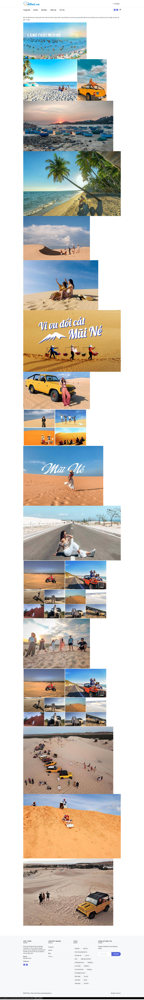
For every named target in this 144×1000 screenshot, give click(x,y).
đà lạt (85, 980)
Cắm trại (53, 10)
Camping (89, 969)
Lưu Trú (87, 955)
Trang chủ (26, 10)
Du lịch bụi (77, 966)
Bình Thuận (77, 976)
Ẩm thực (44, 10)
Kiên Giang (77, 983)
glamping (90, 962)
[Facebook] (115, 10)
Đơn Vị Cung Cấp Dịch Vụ (81, 952)
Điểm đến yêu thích (85, 959)
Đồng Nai (86, 966)
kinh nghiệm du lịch (80, 973)
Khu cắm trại (78, 955)
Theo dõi (116, 954)
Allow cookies (38, 998)
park (76, 959)
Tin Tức (62, 10)
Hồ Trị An (86, 983)
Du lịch (35, 10)
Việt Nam (77, 948)
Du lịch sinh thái (79, 969)
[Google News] (117, 10)
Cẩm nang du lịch (79, 962)
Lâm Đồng (77, 980)
